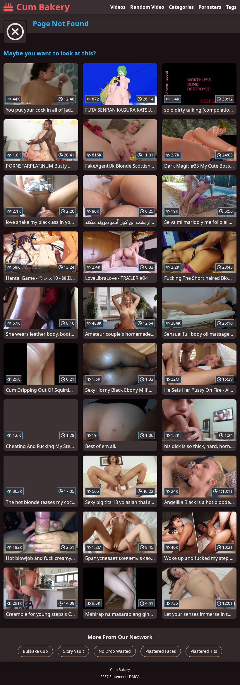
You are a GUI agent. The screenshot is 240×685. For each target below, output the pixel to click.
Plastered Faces (160, 651)
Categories (181, 7)
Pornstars (209, 7)
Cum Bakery (43, 7)
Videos (118, 7)
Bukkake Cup (35, 651)
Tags (231, 7)
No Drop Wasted (115, 651)
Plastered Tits (204, 651)
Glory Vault (73, 651)
